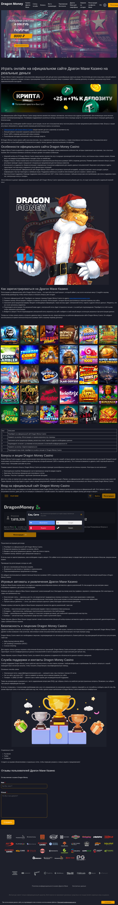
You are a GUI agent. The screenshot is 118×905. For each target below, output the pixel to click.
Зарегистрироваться (21, 45)
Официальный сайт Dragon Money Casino (18, 129)
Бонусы (43, 5)
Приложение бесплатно (63, 5)
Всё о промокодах (52, 5)
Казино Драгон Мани (27, 5)
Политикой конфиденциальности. (67, 902)
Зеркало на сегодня (83, 5)
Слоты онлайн (35, 5)
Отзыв (3, 792)
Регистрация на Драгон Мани (92, 5)
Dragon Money (12, 3)
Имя (2, 782)
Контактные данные (79, 886)
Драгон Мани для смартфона (74, 5)
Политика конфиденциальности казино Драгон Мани (50, 886)
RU (101, 5)
